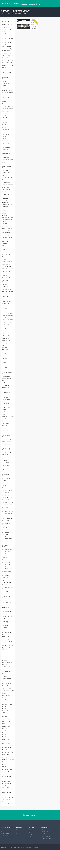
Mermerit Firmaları (7, 439)
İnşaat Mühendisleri (7, 331)
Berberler (4, 81)
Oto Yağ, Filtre (6, 562)
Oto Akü (4, 485)
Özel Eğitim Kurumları (7, 585)
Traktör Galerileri (6, 747)
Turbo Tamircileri (6, 757)
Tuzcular (4, 762)
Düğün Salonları (6, 189)
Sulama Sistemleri (6, 678)
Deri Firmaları (5, 170)
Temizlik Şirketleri (6, 726)
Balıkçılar (4, 70)
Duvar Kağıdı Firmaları (8, 187)
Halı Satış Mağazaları (7, 289)
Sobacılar (4, 660)
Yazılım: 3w (36, 847)
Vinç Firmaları (5, 778)
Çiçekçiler (4, 127)
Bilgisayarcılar (6, 95)
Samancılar (5, 630)
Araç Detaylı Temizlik (7, 55)
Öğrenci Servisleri (7, 582)
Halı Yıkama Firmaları (7, 291)
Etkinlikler (18, 830)
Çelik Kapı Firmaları (7, 122)
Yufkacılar (4, 795)
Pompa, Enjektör (6, 611)
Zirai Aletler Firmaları (7, 797)
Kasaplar (4, 358)
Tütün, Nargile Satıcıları (8, 766)
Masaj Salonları (6, 423)
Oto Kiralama (5, 527)
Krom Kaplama (6, 390)
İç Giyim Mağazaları (7, 313)
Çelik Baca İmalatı (6, 120)
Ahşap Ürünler (6, 27)
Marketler (4, 420)
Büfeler (4, 104)
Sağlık (30, 836)
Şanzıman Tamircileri (7, 686)
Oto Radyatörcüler (7, 549)
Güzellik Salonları (6, 277)
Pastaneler (5, 591)
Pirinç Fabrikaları (6, 602)
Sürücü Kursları (6, 681)
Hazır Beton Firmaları (7, 298)
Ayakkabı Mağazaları (7, 62)
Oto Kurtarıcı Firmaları (8, 532)
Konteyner (5, 382)
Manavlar (4, 414)
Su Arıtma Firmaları (7, 674)
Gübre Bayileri (6, 271)
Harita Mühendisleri (7, 294)
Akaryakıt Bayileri (6, 29)
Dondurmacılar (6, 182)
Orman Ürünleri (6, 478)
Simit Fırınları (5, 652)
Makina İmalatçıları (7, 412)
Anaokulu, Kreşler (6, 53)
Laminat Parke (6, 399)
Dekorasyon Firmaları (8, 159)
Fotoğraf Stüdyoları (7, 259)
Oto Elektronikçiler (7, 513)
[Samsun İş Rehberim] (10, 4)
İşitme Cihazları (6, 338)
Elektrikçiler (5, 206)
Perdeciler (5, 593)
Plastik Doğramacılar (7, 605)
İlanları (18, 834)
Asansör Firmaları (6, 58)
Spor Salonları (6, 671)
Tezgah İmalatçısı (6, 737)
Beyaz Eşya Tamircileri (8, 90)
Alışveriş (31, 830)
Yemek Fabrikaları (6, 790)
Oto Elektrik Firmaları (7, 511)
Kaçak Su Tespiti (6, 340)
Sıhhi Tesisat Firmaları (7, 645)
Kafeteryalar (5, 343)
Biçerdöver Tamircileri (8, 92)
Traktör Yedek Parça (7, 752)
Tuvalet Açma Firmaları (8, 759)
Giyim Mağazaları (6, 266)
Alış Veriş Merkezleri (7, 36)
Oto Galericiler (6, 521)
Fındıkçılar (4, 245)
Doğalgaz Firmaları (7, 177)
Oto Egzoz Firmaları (7, 504)
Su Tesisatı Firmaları (7, 676)
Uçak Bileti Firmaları (7, 769)
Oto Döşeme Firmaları (8, 502)
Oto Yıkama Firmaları (7, 568)
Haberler (18, 832)
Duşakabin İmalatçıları (8, 184)
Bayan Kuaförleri (6, 72)
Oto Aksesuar (5, 483)
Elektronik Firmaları (7, 213)
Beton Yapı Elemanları (8, 87)
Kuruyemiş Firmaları (7, 394)
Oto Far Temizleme (7, 516)
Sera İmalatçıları (6, 639)
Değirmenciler (6, 157)
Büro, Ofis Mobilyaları (7, 106)
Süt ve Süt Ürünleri (7, 683)
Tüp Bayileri (5, 764)
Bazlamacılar (5, 74)
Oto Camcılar (5, 495)
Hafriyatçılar (5, 284)
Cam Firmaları (5, 111)
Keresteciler (5, 367)
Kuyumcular (5, 397)
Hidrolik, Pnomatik (7, 306)
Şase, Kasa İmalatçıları (8, 690)
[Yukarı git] (57, 847)
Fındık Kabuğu (5, 235)
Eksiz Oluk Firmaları (7, 192)
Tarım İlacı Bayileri (7, 704)
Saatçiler (4, 627)
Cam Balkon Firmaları (7, 108)
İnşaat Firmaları (6, 324)
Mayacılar (4, 428)
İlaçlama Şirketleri (6, 322)
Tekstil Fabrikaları (6, 719)
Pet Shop (4, 600)
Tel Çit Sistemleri (6, 721)
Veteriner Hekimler (7, 776)
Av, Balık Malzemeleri (7, 60)
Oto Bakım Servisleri (7, 490)
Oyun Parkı (5, 577)
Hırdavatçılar (5, 303)
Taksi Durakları (6, 695)
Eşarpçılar (4, 223)
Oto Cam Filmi (6, 492)
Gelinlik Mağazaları (7, 261)
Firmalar (9, 13)
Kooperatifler (5, 385)
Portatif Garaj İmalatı (7, 614)
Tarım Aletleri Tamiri (7, 702)
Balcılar (4, 67)
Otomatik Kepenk (6, 575)
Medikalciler (5, 430)
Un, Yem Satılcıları (6, 774)
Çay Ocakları (5, 117)
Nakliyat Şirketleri (6, 469)
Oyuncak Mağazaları (7, 580)
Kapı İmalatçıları (6, 349)
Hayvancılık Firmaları (7, 296)
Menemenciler (5, 432)
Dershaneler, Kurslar (7, 172)
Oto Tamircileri (6, 559)
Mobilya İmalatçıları (7, 452)
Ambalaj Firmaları (6, 46)
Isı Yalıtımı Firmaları (7, 310)
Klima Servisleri (6, 376)
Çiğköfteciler (5, 129)
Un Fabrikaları (5, 771)
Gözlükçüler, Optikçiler (8, 269)
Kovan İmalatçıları (7, 387)
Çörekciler (5, 138)
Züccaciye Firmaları (7, 803)
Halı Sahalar (5, 286)
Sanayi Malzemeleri (7, 632)
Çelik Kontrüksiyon (7, 124)
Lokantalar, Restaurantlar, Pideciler (6, 403)
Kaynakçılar (5, 365)
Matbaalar (5, 425)
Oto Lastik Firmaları (7, 538)
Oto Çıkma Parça (6, 500)
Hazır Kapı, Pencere (7, 301)
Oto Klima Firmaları (7, 529)
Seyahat (31, 838)
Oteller (4, 480)
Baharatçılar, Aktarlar (7, 65)
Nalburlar (4, 471)
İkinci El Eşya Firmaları (7, 319)
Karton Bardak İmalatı (8, 356)
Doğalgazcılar (6, 180)
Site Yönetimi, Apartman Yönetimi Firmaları (7, 656)
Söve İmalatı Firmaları (7, 669)
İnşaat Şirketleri (6, 333)
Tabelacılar (5, 693)
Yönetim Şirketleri (6, 792)
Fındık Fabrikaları (6, 232)
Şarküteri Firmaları (7, 688)
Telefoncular (5, 724)
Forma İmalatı (5, 257)
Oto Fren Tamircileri (7, 518)
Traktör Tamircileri (7, 750)
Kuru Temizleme (6, 392)
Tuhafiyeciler (5, 754)
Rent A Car (5, 625)
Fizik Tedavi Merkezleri (8, 252)
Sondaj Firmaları (6, 666)
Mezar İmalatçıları (6, 441)
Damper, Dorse (6, 141)
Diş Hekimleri (5, 175)
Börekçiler (5, 101)
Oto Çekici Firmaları (7, 497)
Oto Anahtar (5, 488)
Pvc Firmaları (5, 618)
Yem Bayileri (5, 787)
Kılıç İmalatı (5, 369)
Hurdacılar (5, 308)
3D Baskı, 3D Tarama (7, 24)
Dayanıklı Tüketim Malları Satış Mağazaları (6, 149)
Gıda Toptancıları (6, 264)
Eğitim (30, 832)
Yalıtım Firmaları (6, 781)
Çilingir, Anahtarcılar (7, 132)
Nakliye (30, 834)
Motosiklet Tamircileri (7, 463)
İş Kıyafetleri (5, 335)
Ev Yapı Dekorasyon (7, 226)
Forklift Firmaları (6, 254)
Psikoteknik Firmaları (7, 616)
